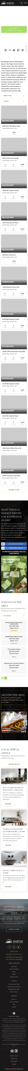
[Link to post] (14, 776)
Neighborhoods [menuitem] (14, 977)
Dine (7, 707)
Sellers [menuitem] (14, 974)
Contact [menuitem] (14, 1007)
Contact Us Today (14, 929)
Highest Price (8, 95)
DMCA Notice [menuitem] (14, 1058)
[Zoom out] (26, 49)
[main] (14, 449)
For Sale (6, 101)
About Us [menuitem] (14, 999)
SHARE (24, 713)
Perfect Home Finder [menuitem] (14, 984)
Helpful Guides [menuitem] (14, 992)
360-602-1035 (14, 951)
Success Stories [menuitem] (14, 1002)
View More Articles (14, 764)
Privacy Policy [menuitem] (14, 1056)
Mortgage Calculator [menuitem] (14, 989)
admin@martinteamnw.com (14, 954)
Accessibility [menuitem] (14, 1061)
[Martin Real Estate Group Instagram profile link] (14, 947)
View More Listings (14, 490)
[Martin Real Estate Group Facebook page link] (9, 947)
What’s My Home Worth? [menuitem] (14, 987)
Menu (25, 3)
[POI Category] (6, 50)
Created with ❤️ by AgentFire (14, 1068)
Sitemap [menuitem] (14, 1064)
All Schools (7, 615)
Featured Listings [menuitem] (14, 969)
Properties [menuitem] (14, 966)
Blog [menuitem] (14, 1004)
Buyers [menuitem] (14, 971)
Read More (8, 804)
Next (25, 723)
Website (14, 656)
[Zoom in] (26, 46)
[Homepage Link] (7, 3)
